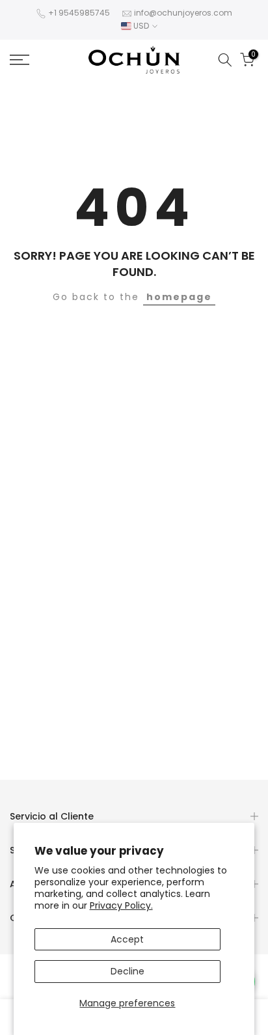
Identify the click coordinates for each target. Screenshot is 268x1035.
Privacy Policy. (121, 905)
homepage (179, 296)
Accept (127, 939)
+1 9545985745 (79, 12)
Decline (127, 971)
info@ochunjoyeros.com (183, 12)
